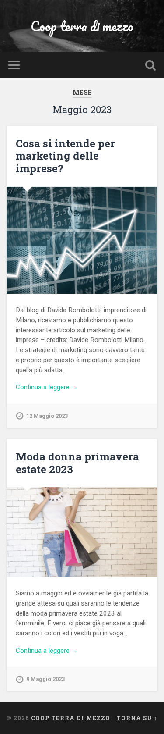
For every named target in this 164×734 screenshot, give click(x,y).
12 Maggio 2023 (47, 416)
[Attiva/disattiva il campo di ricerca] (150, 65)
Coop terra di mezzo (82, 26)
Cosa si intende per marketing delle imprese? (65, 156)
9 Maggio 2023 (45, 679)
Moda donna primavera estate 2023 (77, 462)
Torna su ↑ (136, 717)
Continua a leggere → (47, 387)
